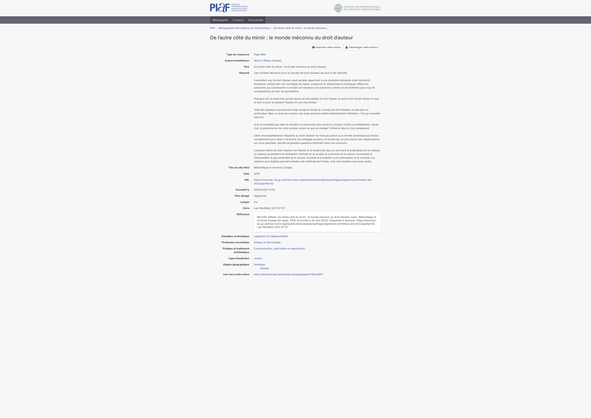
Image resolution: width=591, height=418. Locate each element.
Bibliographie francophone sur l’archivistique (244, 28)
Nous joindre (255, 20)
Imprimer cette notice (328, 47)
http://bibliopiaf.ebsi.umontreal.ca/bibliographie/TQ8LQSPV (288, 274)
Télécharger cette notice (362, 47)
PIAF (212, 28)
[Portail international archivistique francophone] (229, 8)
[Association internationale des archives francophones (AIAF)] (357, 8)
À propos (238, 20)
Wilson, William (262, 60)
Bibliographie (220, 20)
